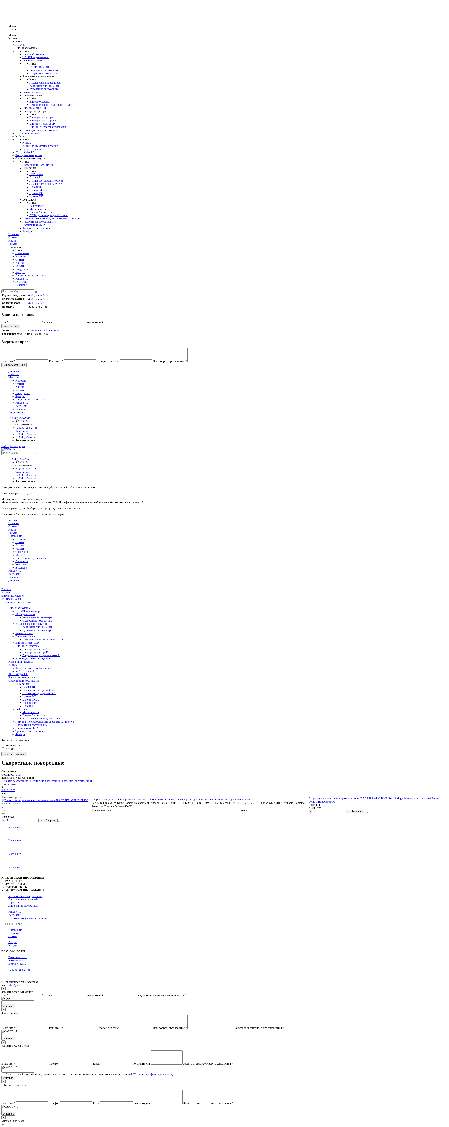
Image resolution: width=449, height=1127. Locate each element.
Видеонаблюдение (33, 54)
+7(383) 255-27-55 (37, 295)
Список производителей (23, 899)
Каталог (20, 44)
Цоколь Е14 (36, 193)
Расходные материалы (28, 155)
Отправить (8, 1006)
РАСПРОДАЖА (25, 152)
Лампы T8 (35, 177)
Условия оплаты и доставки (25, 896)
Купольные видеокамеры (44, 88)
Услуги (12, 243)
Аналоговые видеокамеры (45, 82)
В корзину (357, 811)
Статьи (12, 237)
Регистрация (17, 446)
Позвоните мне (11, 326)
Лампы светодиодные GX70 (46, 183)
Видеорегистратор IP (42, 123)
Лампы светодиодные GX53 (46, 180)
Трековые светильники (36, 227)
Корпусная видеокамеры (44, 85)
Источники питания (27, 133)
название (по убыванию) (77, 780)
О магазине (22, 253)
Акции (12, 240)
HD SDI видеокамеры (35, 57)
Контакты (21, 281)
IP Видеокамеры (39, 66)
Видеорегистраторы (41, 117)
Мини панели (37, 209)
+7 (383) (19, 969)
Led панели (36, 205)
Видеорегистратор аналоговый (48, 126)
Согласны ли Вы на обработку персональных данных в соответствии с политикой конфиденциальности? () (89, 1074)
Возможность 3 (17, 963)
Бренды (20, 272)
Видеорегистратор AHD (44, 120)
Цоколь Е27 (36, 196)
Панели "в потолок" (41, 212)
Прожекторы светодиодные (39, 221)
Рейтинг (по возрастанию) (46, 780)
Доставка (13, 371)
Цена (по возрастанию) (15, 780)
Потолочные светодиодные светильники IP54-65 (51, 218)
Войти (5, 446)
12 (7, 790)
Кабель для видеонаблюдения (40, 145)
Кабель (26, 142)
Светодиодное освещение (37, 164)
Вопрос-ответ (16, 412)
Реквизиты (21, 278)
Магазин (13, 377)
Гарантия (13, 374)
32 (14, 790)
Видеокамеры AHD (34, 107)
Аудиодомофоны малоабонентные (50, 104)
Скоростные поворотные (44, 73)
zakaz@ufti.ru (15, 985)
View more (14, 827)
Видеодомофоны (39, 101)
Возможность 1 (17, 957)
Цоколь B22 (36, 186)
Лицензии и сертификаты (30, 275)
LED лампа (36, 174)
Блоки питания (31, 92)
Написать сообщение (14, 365)
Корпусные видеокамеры (44, 69)
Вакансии (21, 284)
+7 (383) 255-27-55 (26, 433)
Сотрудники (22, 269)
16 (11, 790)
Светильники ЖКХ (34, 224)
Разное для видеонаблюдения (40, 130)
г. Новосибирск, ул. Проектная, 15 (42, 329)
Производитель (10, 745)
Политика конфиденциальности (27, 917)
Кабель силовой (32, 148)
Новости (13, 234)
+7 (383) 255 (19, 418)
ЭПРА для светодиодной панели (48, 215)
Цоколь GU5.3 (38, 190)
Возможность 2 (17, 960)
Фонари (27, 231)
